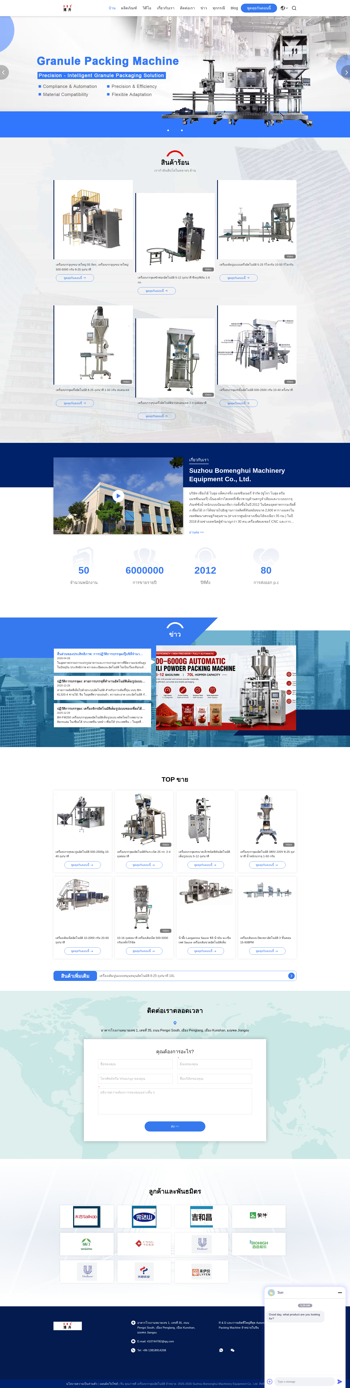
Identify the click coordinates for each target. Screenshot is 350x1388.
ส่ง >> (175, 1126)
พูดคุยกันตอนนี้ (259, 8)
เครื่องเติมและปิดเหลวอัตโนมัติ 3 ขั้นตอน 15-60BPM (265, 940)
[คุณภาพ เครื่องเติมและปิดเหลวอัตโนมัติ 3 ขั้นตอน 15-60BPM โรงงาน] (267, 906)
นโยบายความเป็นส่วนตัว (81, 1383)
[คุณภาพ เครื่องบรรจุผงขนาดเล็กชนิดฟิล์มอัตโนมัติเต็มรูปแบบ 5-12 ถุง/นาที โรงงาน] (206, 820)
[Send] (340, 1381)
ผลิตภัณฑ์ (129, 8)
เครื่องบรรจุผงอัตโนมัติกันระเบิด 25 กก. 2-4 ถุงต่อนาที (144, 854)
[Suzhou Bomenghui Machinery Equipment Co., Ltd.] (67, 8)
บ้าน (112, 8)
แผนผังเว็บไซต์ (109, 1383)
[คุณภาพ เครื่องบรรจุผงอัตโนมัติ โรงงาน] (175, 136)
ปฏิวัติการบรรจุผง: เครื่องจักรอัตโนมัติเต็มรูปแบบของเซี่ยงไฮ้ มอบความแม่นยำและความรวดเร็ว (99, 709)
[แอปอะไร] (224, 1350)
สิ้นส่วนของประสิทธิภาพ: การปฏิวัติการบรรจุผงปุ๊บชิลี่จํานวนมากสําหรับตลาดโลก (98, 654)
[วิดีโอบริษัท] (118, 495)
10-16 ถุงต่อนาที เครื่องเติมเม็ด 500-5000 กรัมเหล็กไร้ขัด (142, 940)
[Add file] (270, 1381)
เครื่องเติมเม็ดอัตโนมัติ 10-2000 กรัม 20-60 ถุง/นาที (82, 940)
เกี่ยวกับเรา (165, 8)
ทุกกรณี (219, 8)
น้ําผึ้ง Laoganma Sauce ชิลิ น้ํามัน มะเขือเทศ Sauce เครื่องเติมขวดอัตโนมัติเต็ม (205, 940)
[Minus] (339, 1292)
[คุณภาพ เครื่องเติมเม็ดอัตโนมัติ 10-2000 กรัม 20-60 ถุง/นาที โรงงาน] (82, 906)
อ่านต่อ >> (196, 532)
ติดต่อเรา (187, 8)
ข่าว (204, 8)
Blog (234, 8)
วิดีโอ (147, 8)
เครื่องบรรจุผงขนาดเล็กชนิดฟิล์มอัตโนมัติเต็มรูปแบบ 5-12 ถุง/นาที (204, 854)
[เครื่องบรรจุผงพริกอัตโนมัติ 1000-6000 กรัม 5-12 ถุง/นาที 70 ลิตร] (291, 976)
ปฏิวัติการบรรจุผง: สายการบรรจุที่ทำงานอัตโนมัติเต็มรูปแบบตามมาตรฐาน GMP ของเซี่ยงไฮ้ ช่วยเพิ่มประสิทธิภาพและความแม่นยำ (101, 681)
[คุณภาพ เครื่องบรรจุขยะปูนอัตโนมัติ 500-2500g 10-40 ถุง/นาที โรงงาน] (82, 820)
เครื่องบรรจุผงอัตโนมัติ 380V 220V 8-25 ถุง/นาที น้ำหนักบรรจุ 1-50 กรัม (267, 854)
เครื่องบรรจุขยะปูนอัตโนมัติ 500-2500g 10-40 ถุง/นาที (82, 854)
